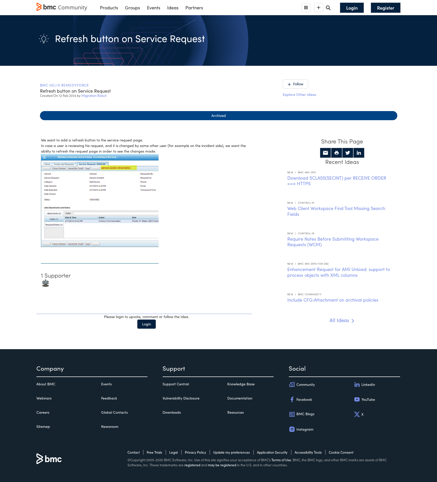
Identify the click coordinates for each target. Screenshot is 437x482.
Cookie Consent (341, 452)
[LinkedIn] (359, 153)
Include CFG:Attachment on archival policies (332, 300)
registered (192, 465)
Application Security (272, 452)
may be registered (222, 465)
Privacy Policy (195, 452)
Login (146, 323)
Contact (133, 452)
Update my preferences (231, 452)
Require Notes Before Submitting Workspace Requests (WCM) (333, 242)
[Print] (336, 153)
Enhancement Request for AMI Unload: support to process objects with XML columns (338, 272)
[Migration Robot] (45, 282)
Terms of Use (281, 459)
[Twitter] (347, 153)
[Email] (325, 153)
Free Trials (154, 452)
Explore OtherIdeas (299, 94)
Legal (173, 452)
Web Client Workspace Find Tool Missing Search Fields (336, 211)
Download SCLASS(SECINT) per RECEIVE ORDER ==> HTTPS (336, 181)
